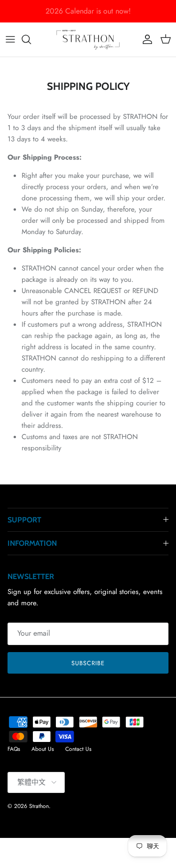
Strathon (39, 806)
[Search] (31, 39)
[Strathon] (88, 39)
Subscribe (88, 663)
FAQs (14, 749)
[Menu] (10, 39)
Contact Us (78, 749)
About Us (42, 749)
